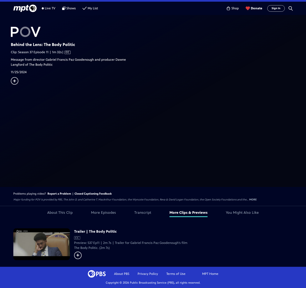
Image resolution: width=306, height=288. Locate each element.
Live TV (50, 8)
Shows (71, 8)
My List (93, 8)
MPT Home (210, 274)
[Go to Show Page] (158, 32)
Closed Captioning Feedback (93, 193)
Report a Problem (59, 193)
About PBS (121, 274)
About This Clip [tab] (60, 212)
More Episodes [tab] (103, 212)
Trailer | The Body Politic (95, 231)
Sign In (276, 8)
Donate (256, 8)
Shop (235, 8)
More (253, 199)
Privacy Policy (148, 274)
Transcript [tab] (142, 212)
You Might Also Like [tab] (242, 212)
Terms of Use (175, 274)
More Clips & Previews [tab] (188, 212)
